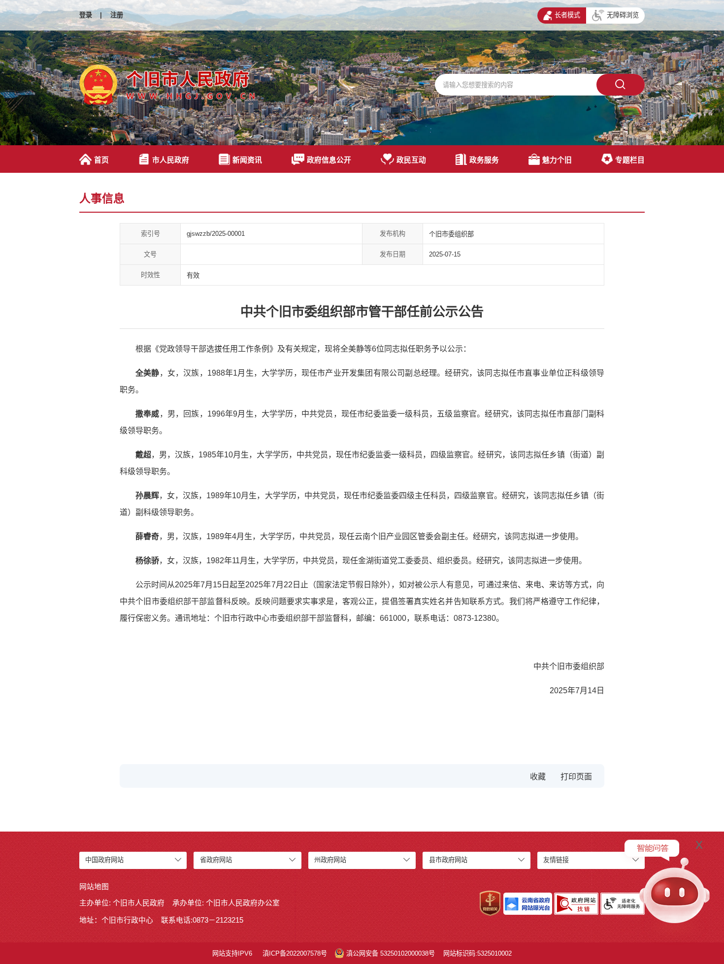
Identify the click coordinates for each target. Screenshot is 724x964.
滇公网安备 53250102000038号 (390, 953)
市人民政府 (170, 160)
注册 (116, 15)
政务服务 (484, 160)
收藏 (538, 776)
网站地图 (94, 887)
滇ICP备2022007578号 (295, 953)
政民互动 (411, 160)
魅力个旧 (557, 160)
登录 (85, 15)
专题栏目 (630, 160)
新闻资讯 (247, 160)
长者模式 (567, 15)
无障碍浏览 (623, 15)
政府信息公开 (329, 160)
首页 (101, 160)
